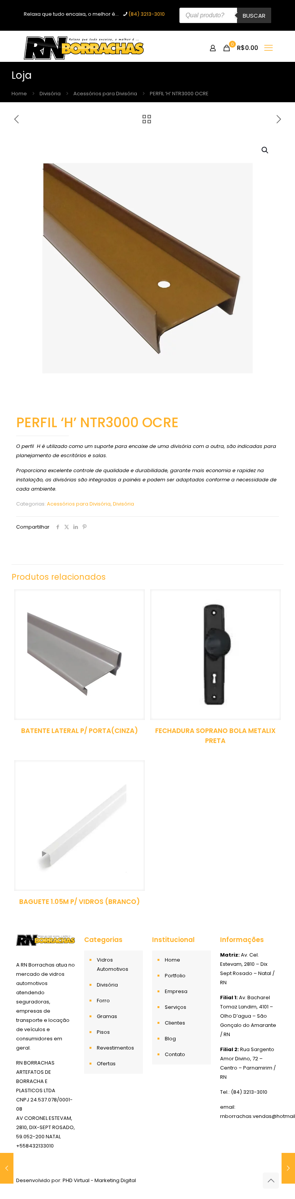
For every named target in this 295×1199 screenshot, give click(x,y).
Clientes (175, 1023)
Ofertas (106, 1063)
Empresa (176, 991)
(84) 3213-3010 (146, 14)
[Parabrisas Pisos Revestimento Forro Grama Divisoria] (84, 48)
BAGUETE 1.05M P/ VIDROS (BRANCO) (79, 901)
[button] (265, 150)
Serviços (175, 1007)
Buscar (254, 16)
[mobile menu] (268, 48)
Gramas (107, 1016)
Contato (175, 1054)
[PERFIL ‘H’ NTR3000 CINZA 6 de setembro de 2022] (6, 1168)
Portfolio (175, 975)
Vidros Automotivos (112, 964)
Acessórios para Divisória (105, 93)
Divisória (50, 93)
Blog (170, 1038)
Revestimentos (115, 1047)
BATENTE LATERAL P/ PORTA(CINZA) (79, 730)
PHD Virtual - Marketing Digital (99, 1180)
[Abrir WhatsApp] (275, 1179)
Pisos (103, 1032)
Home (19, 93)
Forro (103, 1000)
